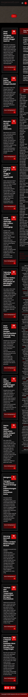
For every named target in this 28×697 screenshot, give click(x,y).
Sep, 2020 (14, 79)
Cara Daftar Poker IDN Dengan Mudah (9, 81)
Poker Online (23, 102)
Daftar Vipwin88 (24, 113)
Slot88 (21, 116)
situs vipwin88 (23, 106)
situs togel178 (23, 122)
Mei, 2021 (14, 32)
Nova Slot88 (23, 159)
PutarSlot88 (23, 166)
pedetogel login (24, 214)
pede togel (25, 313)
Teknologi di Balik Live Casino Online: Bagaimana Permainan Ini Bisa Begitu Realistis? (9, 278)
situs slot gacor (23, 236)
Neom (14, 696)
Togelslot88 (23, 103)
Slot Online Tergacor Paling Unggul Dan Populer (9, 383)
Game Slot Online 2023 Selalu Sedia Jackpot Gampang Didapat (9, 431)
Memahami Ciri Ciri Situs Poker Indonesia (7, 125)
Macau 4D (22, 181)
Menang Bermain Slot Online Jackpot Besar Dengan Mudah (9, 541)
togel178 (22, 108)
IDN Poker (22, 188)
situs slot (22, 199)
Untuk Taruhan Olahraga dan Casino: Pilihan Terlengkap (8, 222)
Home (14, 16)
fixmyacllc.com (23, 156)
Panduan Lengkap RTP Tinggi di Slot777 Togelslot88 (8, 172)
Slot (21, 94)
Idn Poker (22, 117)
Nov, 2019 (14, 121)
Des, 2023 (14, 326)
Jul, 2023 (14, 638)
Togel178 (22, 138)
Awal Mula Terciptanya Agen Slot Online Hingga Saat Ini (9, 36)
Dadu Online (23, 184)
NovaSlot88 (22, 161)
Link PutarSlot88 (24, 177)
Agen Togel (22, 258)
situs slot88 (22, 241)
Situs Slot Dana (23, 220)
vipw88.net (22, 153)
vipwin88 (22, 130)
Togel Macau (23, 114)
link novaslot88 (23, 147)
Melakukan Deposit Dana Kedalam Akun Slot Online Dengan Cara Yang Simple (9, 643)
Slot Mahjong (23, 174)
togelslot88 (22, 131)
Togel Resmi (23, 96)
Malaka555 (22, 200)
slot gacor (22, 245)
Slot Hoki (22, 253)
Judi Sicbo (22, 228)
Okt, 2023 (14, 588)
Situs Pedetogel (23, 100)
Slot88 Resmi (23, 172)
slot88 (21, 203)
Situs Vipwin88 (23, 223)
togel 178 (22, 124)
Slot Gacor (22, 99)
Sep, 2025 (14, 168)
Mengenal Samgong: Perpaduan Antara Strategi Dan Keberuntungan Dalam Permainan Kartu (9, 485)
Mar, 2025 (14, 218)
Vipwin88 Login (23, 144)
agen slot (24, 290)
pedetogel (22, 205)
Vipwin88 (22, 133)
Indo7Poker (22, 180)
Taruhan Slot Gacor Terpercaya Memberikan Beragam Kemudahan (8, 593)
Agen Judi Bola (23, 239)
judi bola (22, 219)
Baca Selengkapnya (10, 67)
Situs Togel (22, 105)
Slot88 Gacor (23, 120)
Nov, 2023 (14, 379)
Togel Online (23, 97)
